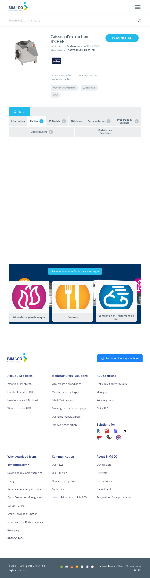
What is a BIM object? (19, 384)
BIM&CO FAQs (15, 538)
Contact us (58, 489)
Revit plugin (14, 530)
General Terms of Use (111, 566)
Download (122, 38)
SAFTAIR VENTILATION (81, 50)
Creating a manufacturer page (69, 408)
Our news (57, 464)
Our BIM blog (59, 473)
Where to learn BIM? (19, 408)
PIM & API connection (64, 425)
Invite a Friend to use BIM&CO (69, 497)
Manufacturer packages (65, 392)
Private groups (105, 400)
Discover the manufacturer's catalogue (75, 271)
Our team (102, 473)
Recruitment (104, 489)
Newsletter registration (65, 481)
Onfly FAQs (103, 408)
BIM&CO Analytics (62, 400)
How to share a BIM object (22, 400)
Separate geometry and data (24, 489)
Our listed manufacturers (66, 416)
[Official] (19, 111)
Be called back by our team (122, 358)
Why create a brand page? (67, 384)
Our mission (104, 464)
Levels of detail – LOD (20, 392)
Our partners (104, 481)
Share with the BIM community (25, 522)
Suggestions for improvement (114, 497)
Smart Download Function (22, 514)
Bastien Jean (74, 46)
